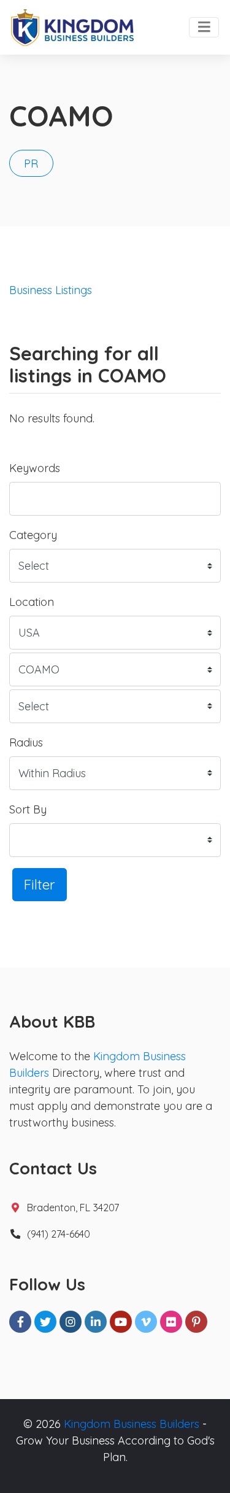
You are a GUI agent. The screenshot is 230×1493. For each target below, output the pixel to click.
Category (33, 535)
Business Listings (50, 290)
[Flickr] (171, 1322)
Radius (26, 742)
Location (31, 602)
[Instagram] (70, 1322)
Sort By (28, 809)
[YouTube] (121, 1322)
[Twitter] (45, 1322)
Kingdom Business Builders (131, 1424)
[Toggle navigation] (204, 27)
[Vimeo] (146, 1322)
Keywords (34, 468)
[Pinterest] (196, 1322)
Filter (39, 884)
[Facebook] (20, 1322)
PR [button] (31, 164)
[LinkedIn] (96, 1322)
